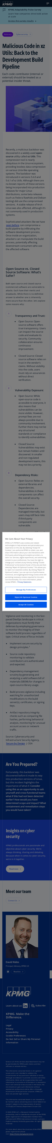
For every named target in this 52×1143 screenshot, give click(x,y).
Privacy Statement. (24, 582)
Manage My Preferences (26, 590)
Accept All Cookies (26, 605)
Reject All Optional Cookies (26, 597)
